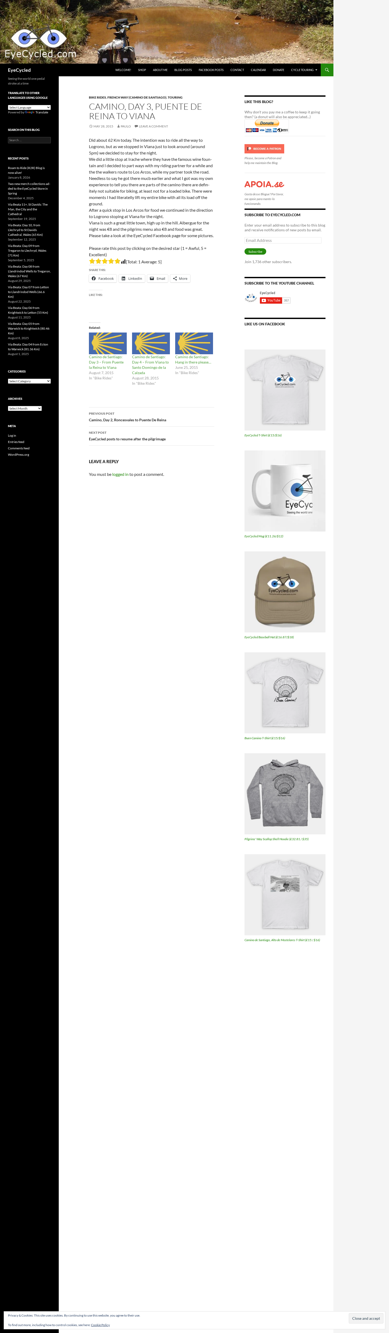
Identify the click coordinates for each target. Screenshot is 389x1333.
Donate (278, 70)
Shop (142, 70)
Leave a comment (153, 126)
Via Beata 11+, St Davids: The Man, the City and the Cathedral (28, 209)
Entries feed (16, 442)
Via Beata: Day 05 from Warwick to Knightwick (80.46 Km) (28, 328)
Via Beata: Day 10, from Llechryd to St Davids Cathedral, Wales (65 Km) (25, 230)
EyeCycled (19, 70)
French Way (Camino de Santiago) (136, 97)
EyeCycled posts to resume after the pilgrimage (127, 436)
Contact (237, 70)
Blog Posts (183, 70)
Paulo (126, 126)
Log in (12, 435)
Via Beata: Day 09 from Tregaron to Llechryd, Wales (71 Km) (27, 250)
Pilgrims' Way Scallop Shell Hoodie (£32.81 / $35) (277, 839)
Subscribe (255, 252)
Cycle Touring (302, 70)
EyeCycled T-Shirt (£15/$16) (263, 435)
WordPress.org (18, 455)
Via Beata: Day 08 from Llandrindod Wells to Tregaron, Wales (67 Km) (29, 271)
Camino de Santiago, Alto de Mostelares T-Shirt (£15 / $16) (282, 940)
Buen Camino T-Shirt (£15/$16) (265, 738)
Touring (175, 97)
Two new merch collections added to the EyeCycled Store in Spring (29, 188)
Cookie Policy (100, 1325)
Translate (41, 112)
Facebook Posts (211, 70)
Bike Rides (97, 97)
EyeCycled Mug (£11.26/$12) (264, 536)
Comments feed (19, 448)
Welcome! (123, 70)
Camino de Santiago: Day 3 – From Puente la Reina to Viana (106, 362)
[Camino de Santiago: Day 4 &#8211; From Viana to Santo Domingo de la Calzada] (151, 343)
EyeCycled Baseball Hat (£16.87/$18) (269, 637)
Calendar (258, 70)
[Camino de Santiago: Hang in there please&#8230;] (194, 343)
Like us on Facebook (265, 324)
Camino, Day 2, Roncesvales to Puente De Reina (127, 416)
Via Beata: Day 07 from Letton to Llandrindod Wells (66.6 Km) (28, 292)
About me (160, 70)
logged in (120, 474)
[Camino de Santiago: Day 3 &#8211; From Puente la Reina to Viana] (108, 343)
